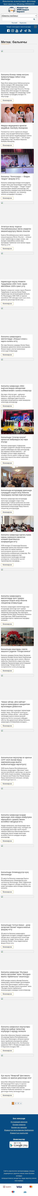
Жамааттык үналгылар (19, 1133)
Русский (14, 23)
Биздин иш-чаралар (19, 1127)
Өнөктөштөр (19, 1139)
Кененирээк (7, 100)
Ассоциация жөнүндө (19, 1122)
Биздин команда (19, 1125)
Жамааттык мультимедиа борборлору (19, 1130)
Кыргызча (23, 23)
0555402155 (30, 4)
